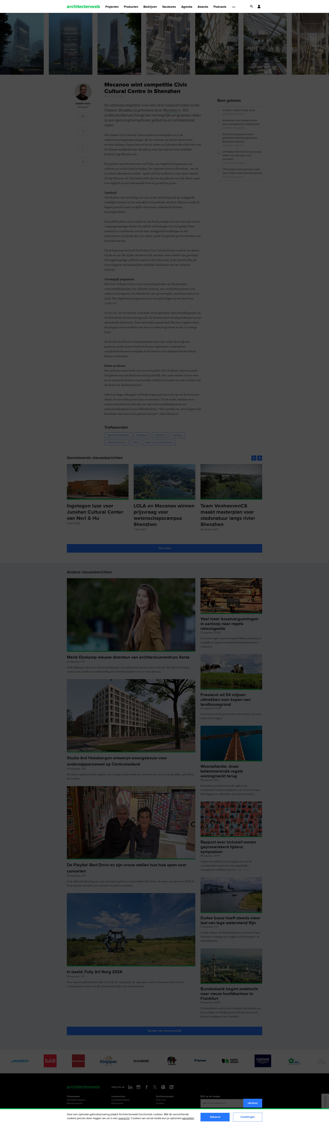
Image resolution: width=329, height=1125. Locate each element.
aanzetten (188, 1118)
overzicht (124, 1118)
